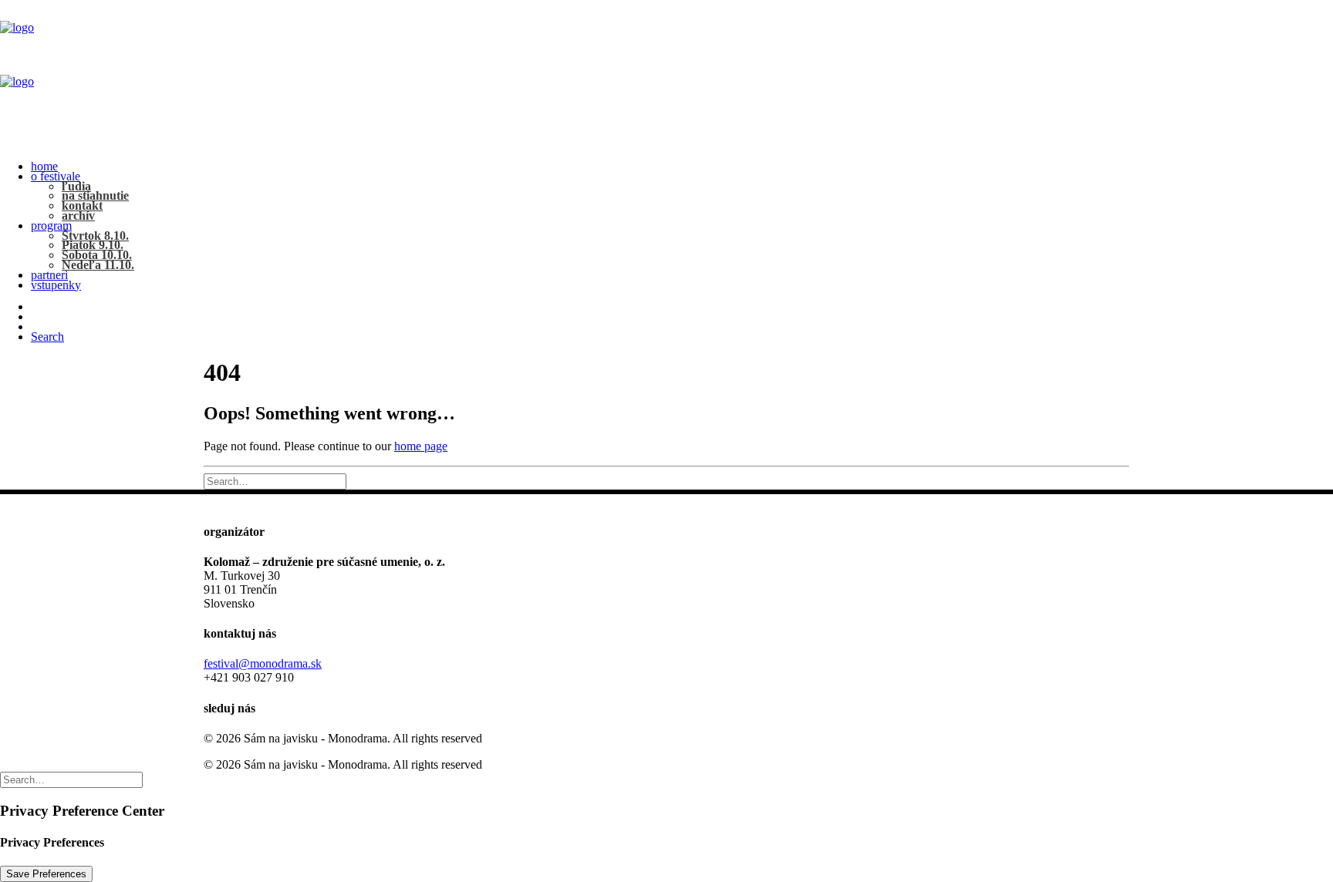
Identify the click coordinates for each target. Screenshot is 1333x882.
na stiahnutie (95, 195)
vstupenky (56, 284)
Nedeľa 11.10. (98, 264)
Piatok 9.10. (92, 244)
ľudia (76, 186)
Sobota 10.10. (97, 254)
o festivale (55, 176)
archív (78, 215)
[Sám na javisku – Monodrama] (666, 75)
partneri (49, 274)
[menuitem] (682, 167)
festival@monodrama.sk (263, 663)
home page (420, 446)
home (44, 166)
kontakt (82, 205)
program (51, 225)
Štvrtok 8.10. (95, 235)
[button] (47, 336)
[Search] (275, 480)
